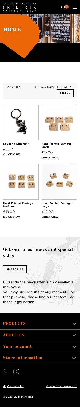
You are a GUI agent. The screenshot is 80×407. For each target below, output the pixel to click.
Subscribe (14, 269)
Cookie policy (15, 386)
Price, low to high (52, 86)
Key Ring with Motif (16, 143)
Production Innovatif (61, 386)
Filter (65, 92)
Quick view (11, 154)
